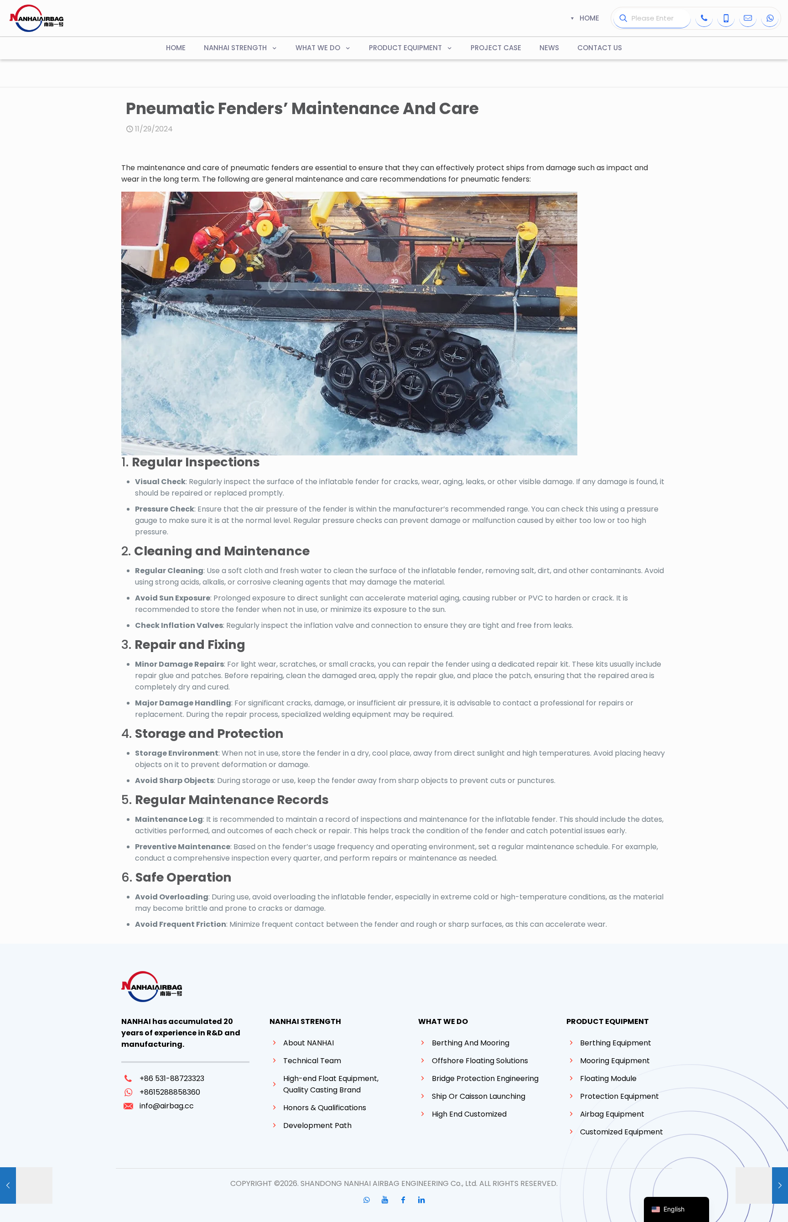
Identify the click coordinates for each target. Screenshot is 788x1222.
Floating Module (608, 1078)
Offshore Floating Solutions (480, 1060)
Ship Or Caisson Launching (478, 1096)
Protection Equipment (619, 1096)
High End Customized (469, 1114)
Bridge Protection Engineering (485, 1078)
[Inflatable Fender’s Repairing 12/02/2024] (762, 1185)
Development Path (317, 1125)
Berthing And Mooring (470, 1043)
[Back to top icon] (744, 1203)
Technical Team (312, 1060)
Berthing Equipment (615, 1043)
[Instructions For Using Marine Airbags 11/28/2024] (26, 1185)
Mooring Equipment (615, 1060)
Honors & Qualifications (324, 1107)
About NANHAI (308, 1043)
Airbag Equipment (612, 1114)
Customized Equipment (621, 1132)
